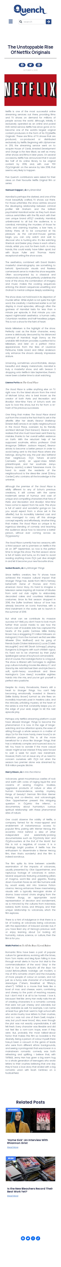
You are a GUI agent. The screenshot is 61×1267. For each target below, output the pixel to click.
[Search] (48, 21)
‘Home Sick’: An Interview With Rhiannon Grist (27, 1141)
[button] (11, 22)
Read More (12, 1147)
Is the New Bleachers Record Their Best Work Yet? (30, 1190)
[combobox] (32, 21)
